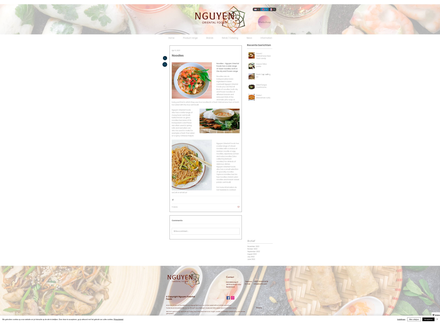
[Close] (437, 319)
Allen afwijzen (414, 319)
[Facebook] (228, 298)
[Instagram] (232, 298)
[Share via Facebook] (173, 200)
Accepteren (428, 319)
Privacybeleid (118, 319)
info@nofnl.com (260, 284)
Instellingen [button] (401, 319)
